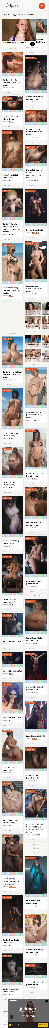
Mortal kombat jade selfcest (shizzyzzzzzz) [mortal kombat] (11, 881)
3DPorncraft (7, 54)
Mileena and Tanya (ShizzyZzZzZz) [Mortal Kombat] (34, 131)
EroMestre (11, 88)
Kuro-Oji (34, 294)
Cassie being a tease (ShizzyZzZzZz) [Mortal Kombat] (34, 415)
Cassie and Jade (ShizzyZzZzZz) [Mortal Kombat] (34, 288)
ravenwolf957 (36, 835)
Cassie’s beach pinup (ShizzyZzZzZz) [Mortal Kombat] (11, 290)
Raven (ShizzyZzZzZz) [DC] (12, 641)
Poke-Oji (11, 605)
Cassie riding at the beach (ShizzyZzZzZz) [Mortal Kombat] (12, 374)
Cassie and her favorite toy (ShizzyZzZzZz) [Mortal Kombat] (36, 42)
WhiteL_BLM (35, 232)
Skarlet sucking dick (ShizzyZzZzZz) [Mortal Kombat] (11, 82)
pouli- (10, 825)
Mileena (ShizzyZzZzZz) (35, 230)
